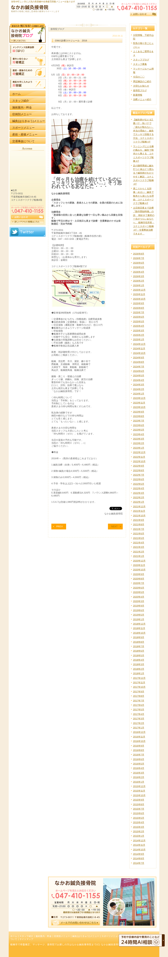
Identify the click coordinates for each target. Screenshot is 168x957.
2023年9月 (138, 411)
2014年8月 (138, 858)
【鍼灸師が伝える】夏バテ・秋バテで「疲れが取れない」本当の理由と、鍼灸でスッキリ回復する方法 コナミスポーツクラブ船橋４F (143, 130)
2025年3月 (138, 330)
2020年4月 (138, 596)
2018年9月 (138, 637)
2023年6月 (138, 425)
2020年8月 (138, 578)
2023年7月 (138, 420)
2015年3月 (138, 827)
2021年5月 (138, 538)
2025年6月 (138, 317)
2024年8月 (138, 362)
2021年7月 (138, 529)
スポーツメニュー (111, 936)
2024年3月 (138, 384)
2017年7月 (138, 700)
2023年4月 (138, 434)
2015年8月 (138, 804)
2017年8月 (138, 696)
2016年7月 (138, 754)
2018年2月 (138, 669)
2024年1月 (138, 393)
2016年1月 (138, 782)
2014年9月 (138, 854)
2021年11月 (139, 511)
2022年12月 (139, 452)
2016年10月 (139, 741)
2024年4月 (138, 380)
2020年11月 (139, 565)
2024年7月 (138, 366)
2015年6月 (138, 813)
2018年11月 (139, 628)
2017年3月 (138, 718)
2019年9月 (138, 605)
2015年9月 (138, 799)
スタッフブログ (141, 59)
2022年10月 (139, 461)
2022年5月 (138, 484)
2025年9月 (138, 303)
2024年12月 (139, 344)
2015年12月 (139, 786)
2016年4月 (138, 768)
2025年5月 (138, 321)
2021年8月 (138, 524)
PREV (59, 526)
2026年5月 (138, 267)
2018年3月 (138, 664)
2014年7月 (138, 863)
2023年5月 (138, 429)
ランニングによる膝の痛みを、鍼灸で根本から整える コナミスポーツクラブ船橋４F (143, 153)
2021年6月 (138, 533)
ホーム (13, 936)
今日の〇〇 (139, 76)
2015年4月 (138, 822)
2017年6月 (138, 705)
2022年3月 (138, 493)
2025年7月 (138, 312)
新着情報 (137, 95)
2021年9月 (138, 520)
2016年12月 (139, 732)
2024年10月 (139, 353)
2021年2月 (138, 551)
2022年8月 (138, 470)
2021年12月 (139, 506)
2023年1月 (138, 448)
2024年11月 (139, 348)
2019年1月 (138, 619)
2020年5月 (138, 592)
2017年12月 (139, 678)
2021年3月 (138, 547)
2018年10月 (139, 633)
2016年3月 (138, 772)
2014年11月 (139, 845)
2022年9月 (138, 465)
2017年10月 (139, 687)
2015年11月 (139, 790)
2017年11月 (139, 682)
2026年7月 (138, 258)
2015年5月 (138, 818)
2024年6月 (138, 371)
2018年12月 (139, 624)
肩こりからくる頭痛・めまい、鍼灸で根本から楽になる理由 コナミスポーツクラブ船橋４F (143, 196)
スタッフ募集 (140, 64)
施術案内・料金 (44, 936)
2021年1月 (138, 556)
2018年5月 (138, 655)
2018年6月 (138, 651)
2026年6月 (138, 262)
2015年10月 (139, 795)
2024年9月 (138, 357)
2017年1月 (138, 727)
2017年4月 (138, 714)
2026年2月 (138, 280)
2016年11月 (139, 736)
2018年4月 (138, 660)
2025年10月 (139, 299)
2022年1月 (138, 502)
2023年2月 (138, 443)
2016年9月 (138, 745)
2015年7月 (138, 809)
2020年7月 (138, 583)
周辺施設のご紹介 (142, 81)
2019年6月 (138, 610)
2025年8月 (138, 308)
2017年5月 (138, 709)
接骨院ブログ (140, 90)
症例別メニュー (62, 936)
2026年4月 (138, 272)
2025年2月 (138, 335)
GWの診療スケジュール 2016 (71, 40)
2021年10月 (139, 515)
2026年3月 (138, 276)
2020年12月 (139, 560)
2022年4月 (138, 488)
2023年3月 (138, 438)
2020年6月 (138, 587)
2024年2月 (138, 389)
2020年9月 (138, 574)
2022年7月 (138, 475)
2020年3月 (138, 601)
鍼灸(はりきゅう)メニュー (85, 936)
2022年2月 (138, 497)
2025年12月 (139, 290)
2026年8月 (138, 253)
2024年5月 (138, 375)
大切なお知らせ (141, 86)
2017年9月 (138, 691)
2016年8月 (138, 750)
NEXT (114, 526)
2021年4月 (138, 542)
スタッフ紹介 (26, 936)
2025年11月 (139, 294)
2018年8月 (138, 642)
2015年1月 (138, 836)
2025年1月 (138, 339)
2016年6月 (138, 759)
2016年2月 (138, 777)
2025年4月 (138, 326)
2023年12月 (139, 398)
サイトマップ (26, 939)
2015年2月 (138, 831)
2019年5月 (138, 614)
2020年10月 (139, 569)
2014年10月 (139, 849)
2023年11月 (139, 402)
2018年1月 (138, 673)
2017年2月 (138, 723)
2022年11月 (139, 457)
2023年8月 (138, 416)
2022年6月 (138, 479)
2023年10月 (139, 407)
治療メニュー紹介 (142, 99)
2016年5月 (138, 763)
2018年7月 (138, 646)
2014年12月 (139, 840)
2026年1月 (138, 285)
